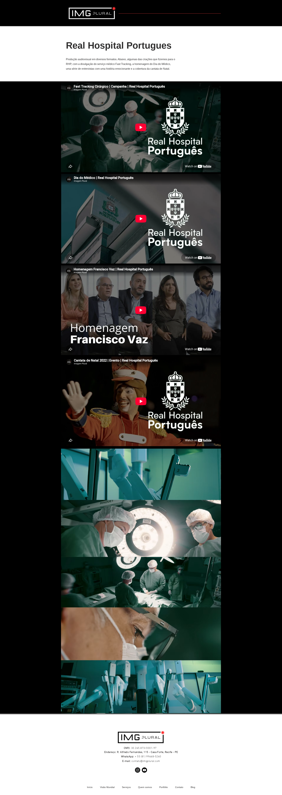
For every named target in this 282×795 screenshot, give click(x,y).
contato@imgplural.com (146, 761)
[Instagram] (137, 770)
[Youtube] (144, 770)
